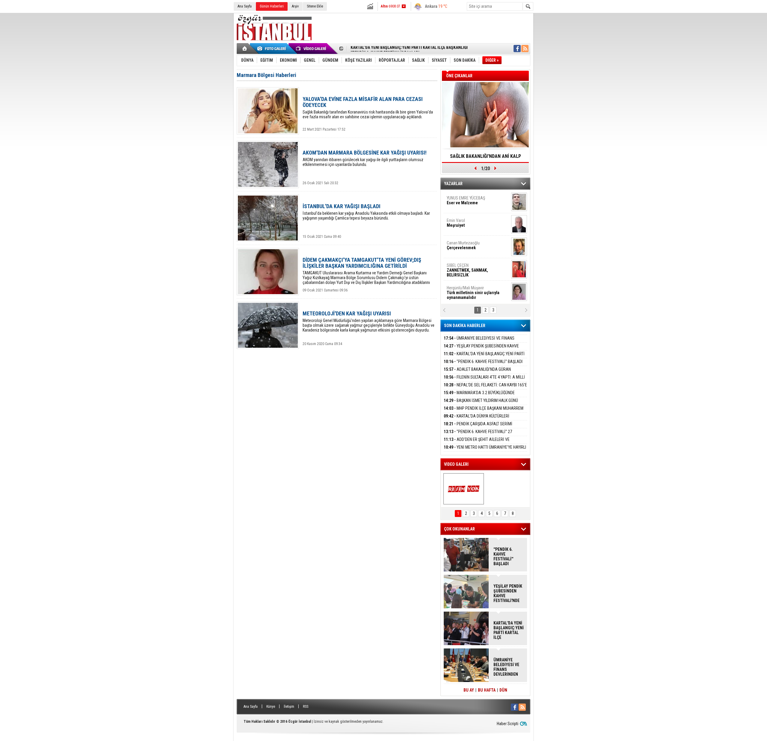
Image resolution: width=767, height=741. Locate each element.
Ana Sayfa (245, 6)
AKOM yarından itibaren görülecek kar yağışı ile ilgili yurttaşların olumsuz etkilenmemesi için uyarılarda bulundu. (365, 158)
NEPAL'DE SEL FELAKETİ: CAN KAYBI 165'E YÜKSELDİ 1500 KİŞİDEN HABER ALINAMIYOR (485, 388)
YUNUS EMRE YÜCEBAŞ (466, 200)
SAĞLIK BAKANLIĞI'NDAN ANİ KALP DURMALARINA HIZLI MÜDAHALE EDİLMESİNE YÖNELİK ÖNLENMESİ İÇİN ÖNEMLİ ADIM (485, 158)
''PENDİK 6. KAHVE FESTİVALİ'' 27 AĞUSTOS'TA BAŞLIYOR (478, 435)
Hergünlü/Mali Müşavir (473, 292)
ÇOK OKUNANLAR (459, 529)
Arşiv (295, 6)
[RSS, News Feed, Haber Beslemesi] (525, 48)
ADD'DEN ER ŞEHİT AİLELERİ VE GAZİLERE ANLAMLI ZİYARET (477, 443)
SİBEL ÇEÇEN (467, 270)
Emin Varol (456, 223)
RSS (305, 706)
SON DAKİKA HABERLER (464, 325)
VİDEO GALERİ (456, 464)
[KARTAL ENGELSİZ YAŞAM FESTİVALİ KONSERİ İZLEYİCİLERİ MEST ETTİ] (463, 488)
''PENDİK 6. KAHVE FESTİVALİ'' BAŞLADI (385, 48)
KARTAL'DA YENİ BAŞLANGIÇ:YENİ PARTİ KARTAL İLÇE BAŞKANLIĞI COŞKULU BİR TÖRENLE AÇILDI (508, 630)
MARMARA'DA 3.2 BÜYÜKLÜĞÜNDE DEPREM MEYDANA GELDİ (479, 396)
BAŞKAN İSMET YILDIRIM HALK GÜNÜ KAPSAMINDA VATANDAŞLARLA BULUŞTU (481, 404)
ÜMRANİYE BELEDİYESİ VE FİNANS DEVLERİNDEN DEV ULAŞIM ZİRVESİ (479, 341)
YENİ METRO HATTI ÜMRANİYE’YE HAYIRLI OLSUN (485, 450)
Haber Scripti (507, 723)
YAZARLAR (453, 183)
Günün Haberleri (272, 6)
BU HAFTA (487, 690)
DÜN (503, 690)
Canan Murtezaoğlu (463, 245)
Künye (270, 706)
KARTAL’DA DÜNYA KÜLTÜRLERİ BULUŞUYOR (476, 419)
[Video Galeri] (311, 48)
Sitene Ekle (315, 6)
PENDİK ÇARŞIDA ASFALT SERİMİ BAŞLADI (478, 427)
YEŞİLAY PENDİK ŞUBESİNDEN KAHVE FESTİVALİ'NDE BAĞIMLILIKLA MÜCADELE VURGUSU (507, 593)
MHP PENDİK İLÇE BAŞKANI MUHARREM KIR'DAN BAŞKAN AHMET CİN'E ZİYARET (483, 412)
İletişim (289, 706)
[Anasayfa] (245, 48)
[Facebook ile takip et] (517, 48)
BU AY (468, 690)
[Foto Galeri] (272, 48)
